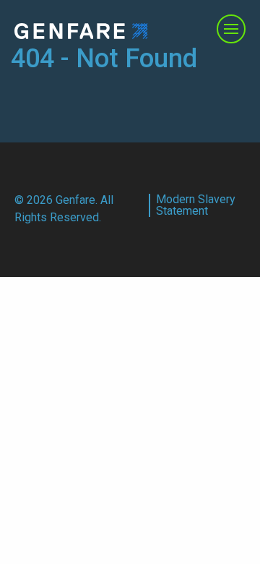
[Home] (81, 30)
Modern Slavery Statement (195, 205)
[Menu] (231, 28)
